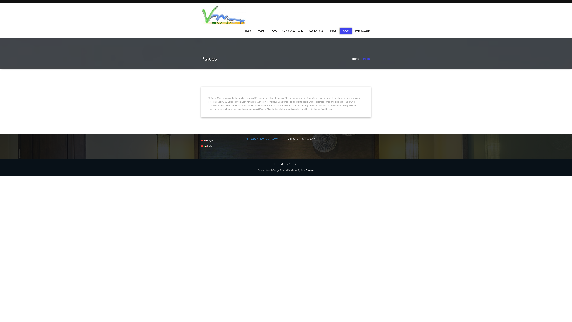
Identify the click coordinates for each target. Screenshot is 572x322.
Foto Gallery (362, 30)
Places (346, 30)
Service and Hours (292, 30)
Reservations (315, 30)
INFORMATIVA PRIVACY (261, 139)
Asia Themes (308, 170)
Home (248, 30)
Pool (274, 30)
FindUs (332, 30)
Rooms (260, 30)
